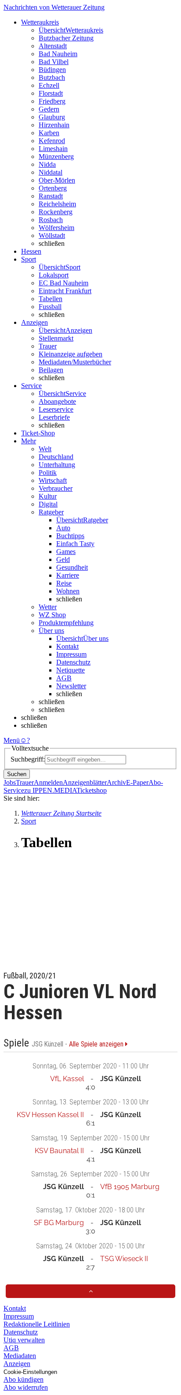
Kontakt (67, 646)
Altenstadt (53, 46)
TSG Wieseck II (124, 1259)
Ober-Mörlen (57, 180)
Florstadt (51, 93)
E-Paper (137, 782)
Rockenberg (55, 212)
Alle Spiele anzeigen (97, 1044)
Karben (49, 133)
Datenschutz (73, 662)
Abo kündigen (23, 1379)
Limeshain (53, 148)
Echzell (49, 85)
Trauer (48, 346)
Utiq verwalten (24, 1340)
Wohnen (68, 591)
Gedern (49, 109)
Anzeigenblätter (85, 782)
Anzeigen (17, 1363)
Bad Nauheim (58, 54)
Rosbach (51, 219)
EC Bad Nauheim (63, 283)
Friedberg (52, 101)
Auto (63, 528)
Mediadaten (20, 1355)
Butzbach (52, 77)
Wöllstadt (52, 235)
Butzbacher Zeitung (66, 38)
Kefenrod (52, 140)
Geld (63, 559)
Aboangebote (57, 401)
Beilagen (51, 370)
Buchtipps (70, 535)
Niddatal (50, 172)
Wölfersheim (56, 227)
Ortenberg (53, 188)
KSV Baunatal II (59, 1151)
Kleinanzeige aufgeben (70, 354)
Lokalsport (54, 275)
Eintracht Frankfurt (65, 291)
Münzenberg (56, 156)
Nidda (47, 164)
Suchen (16, 774)
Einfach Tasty (75, 543)
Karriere (67, 575)
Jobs (10, 782)
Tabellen (50, 298)
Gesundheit (72, 567)
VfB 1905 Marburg (129, 1187)
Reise (64, 583)
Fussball (50, 306)
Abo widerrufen (26, 1387)
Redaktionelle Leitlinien (37, 1324)
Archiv (116, 782)
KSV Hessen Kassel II (50, 1115)
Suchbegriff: (28, 759)
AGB (64, 678)
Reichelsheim (57, 204)
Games (66, 551)
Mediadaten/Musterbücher (75, 362)
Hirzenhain (54, 125)
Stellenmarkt (56, 338)
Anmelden (48, 782)
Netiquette (70, 670)
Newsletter (71, 686)
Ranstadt (51, 196)
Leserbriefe (54, 417)
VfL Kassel (67, 1079)
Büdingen (52, 69)
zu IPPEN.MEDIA (50, 790)
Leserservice (56, 409)
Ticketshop (91, 790)
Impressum (71, 654)
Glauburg (52, 117)
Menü (12, 740)
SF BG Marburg (59, 1223)
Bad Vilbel (54, 61)
